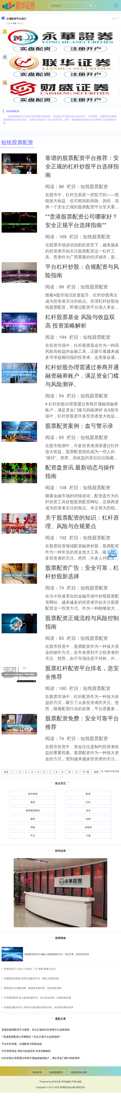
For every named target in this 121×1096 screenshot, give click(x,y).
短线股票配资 (56, 1072)
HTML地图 (76, 1081)
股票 (32, 802)
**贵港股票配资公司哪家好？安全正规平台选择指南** (31, 1036)
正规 (88, 835)
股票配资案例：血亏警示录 (79, 425)
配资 (88, 793)
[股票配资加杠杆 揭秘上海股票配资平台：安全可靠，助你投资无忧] (12, 954)
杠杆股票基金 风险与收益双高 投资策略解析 (26, 1051)
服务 (32, 818)
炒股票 (88, 827)
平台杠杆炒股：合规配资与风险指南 (22, 1044)
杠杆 (88, 802)
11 (76, 771)
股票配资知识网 (79, 1072)
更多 (114, 18)
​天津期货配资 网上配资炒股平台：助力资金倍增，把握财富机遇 (37, 997)
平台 (32, 835)
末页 (96, 771)
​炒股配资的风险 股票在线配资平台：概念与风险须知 (31, 978)
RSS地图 (65, 1081)
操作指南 (32, 793)
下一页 (86, 771)
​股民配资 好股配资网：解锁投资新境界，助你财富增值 (32, 988)
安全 (88, 810)
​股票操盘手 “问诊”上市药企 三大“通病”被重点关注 (30, 968)
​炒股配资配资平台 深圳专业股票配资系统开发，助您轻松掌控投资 (38, 1007)
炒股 (88, 818)
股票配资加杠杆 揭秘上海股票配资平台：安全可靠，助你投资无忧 (57, 954)
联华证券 (37, 1072)
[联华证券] (18, 5)
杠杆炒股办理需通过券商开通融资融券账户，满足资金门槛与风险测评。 (82, 375)
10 (69, 771)
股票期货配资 (33, 810)
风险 (32, 827)
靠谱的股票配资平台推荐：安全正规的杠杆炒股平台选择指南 (82, 166)
